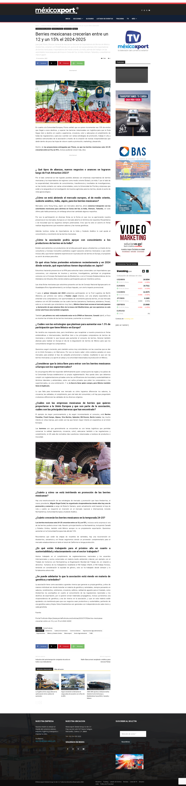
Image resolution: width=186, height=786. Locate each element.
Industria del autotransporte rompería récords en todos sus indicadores (53, 661)
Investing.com (128, 319)
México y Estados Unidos (54, 633)
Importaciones (40, 633)
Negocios (75, 28)
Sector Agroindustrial (80, 633)
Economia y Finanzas (57, 28)
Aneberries (49, 630)
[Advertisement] (73, 75)
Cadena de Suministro (61, 630)
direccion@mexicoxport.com (45, 741)
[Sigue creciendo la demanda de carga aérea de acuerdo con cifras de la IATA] (73, 682)
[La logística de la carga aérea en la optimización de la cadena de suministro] (47, 682)
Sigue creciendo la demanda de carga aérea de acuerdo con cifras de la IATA (72, 694)
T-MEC (91, 633)
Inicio (37, 26)
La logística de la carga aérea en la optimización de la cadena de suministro (46, 694)
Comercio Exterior (75, 630)
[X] (147, 10)
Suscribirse (126, 742)
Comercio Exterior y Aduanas (50, 26)
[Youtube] (149, 10)
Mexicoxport (68, 633)
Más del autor (59, 669)
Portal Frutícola (47, 628)
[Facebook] (142, 10)
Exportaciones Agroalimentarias (92, 630)
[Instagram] (144, 10)
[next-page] (40, 702)
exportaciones (67, 28)
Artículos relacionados (44, 669)
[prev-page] (37, 702)
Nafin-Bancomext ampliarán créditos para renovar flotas (95, 661)
